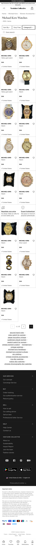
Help (5, 424)
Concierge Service (9, 382)
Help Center (7, 427)
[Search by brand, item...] (4, 8)
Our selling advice (9, 411)
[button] (32, 8)
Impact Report (8, 446)
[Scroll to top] (31, 326)
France (5, 534)
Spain (16, 535)
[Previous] (12, 326)
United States (21, 534)
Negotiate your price (8, 211)
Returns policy (8, 398)
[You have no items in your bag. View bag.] (32, 8)
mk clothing (16, 354)
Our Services (8, 376)
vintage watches (17, 347)
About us (6, 440)
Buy (4, 389)
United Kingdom (13, 534)
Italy (20, 535)
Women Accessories (27, 13)
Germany (28, 534)
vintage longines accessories (17, 357)
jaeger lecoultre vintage (17, 337)
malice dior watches (17, 361)
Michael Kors (13, 13)
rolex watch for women (17, 335)
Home (4, 13)
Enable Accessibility (18, 1)
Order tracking (8, 392)
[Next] (23, 326)
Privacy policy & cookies (17, 483)
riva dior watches (16, 359)
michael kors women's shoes (17, 352)
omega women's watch (11, 344)
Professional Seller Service (12, 417)
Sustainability (8, 443)
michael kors (27, 344)
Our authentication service (12, 395)
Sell (5, 405)
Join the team (8, 449)
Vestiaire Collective (11, 437)
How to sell (7, 408)
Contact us (7, 430)
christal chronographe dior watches (18, 364)
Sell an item (7, 414)
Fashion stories (8, 452)
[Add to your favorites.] (16, 56)
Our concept (7, 379)
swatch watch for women (16, 342)
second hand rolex (17, 332)
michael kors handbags (17, 349)
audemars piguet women (16, 340)
